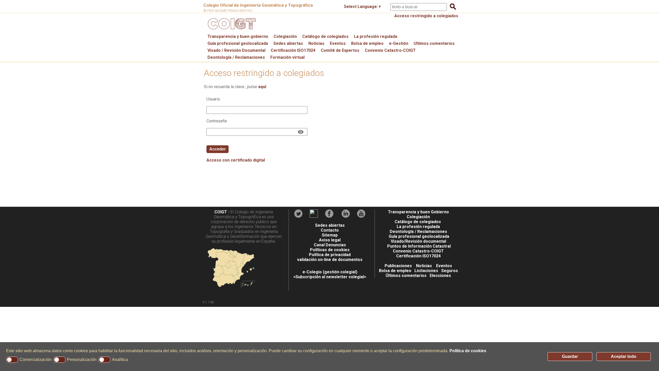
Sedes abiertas (288, 43)
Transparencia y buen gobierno (237, 36)
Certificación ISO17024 (293, 50)
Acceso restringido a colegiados (426, 15)
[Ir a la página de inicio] (231, 30)
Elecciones (440, 275)
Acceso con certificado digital (235, 160)
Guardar (570, 356)
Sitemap (330, 235)
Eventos (338, 43)
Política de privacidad (330, 254)
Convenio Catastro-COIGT (390, 50)
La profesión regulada (375, 36)
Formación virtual (287, 57)
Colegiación (285, 36)
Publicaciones (398, 265)
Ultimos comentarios (434, 43)
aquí (262, 86)
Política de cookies (467, 351)
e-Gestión (398, 43)
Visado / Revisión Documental (236, 50)
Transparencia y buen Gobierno (418, 211)
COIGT (220, 211)
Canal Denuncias (330, 244)
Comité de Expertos (340, 50)
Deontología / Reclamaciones (236, 57)
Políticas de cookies (330, 249)
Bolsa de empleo (367, 43)
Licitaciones (426, 270)
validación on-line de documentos (329, 259)
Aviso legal (330, 240)
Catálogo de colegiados (325, 36)
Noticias (316, 43)
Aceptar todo (623, 356)
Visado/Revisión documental (418, 241)
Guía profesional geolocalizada (237, 43)
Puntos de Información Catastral (419, 246)
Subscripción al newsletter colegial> (331, 276)
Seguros (449, 270)
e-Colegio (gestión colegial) (329, 271)
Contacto (330, 230)
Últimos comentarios (406, 275)
